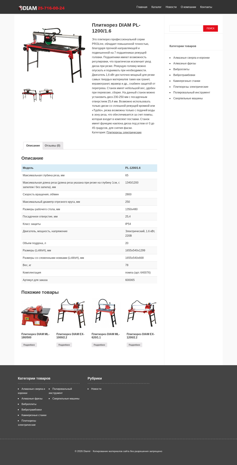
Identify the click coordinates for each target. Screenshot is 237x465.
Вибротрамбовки (184, 75)
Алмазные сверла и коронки (191, 57)
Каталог (156, 7)
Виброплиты (181, 69)
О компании (188, 7)
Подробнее (29, 345)
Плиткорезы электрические (124, 132)
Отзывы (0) (52, 145)
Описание (33, 145)
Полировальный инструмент (191, 92)
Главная (142, 7)
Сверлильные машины (188, 98)
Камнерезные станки (186, 80)
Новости (171, 7)
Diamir (43, 7)
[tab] (33, 145)
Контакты (206, 7)
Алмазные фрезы (184, 63)
